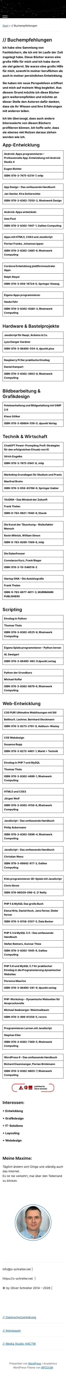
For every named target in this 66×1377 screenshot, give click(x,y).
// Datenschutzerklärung (19, 1317)
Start (5, 25)
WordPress (34, 1363)
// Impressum (12, 1330)
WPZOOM (47, 1367)
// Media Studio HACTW (19, 1343)
